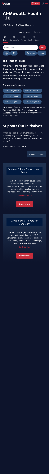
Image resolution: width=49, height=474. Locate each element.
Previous (31, 53)
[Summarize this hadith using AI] (14, 53)
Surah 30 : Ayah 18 (32, 102)
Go (42, 47)
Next (42, 53)
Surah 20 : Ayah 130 (32, 96)
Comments (14, 40)
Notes (23, 40)
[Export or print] (6, 53)
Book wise (38, 32)
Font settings (33, 40)
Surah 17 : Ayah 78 (12, 96)
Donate (37, 3)
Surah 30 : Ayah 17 (12, 102)
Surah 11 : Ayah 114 (32, 91)
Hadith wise (24, 32)
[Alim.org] (6, 3)
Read (5, 40)
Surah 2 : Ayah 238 (12, 91)
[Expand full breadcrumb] (4, 25)
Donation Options (36, 154)
